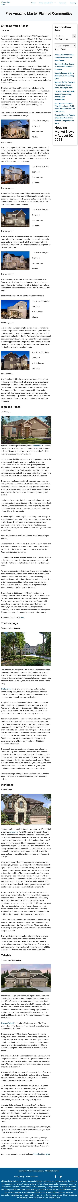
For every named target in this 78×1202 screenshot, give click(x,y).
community (37, 446)
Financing (73, 3)
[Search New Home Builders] (5, 3)
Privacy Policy (19, 1176)
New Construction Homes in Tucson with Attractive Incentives (64, 67)
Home (33, 3)
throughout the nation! (41, 1154)
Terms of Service (31, 1176)
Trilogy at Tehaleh (7, 1023)
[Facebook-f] (55, 1176)
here (22, 618)
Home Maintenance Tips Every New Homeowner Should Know (64, 57)
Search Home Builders (46, 3)
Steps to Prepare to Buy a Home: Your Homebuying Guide (64, 76)
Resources (62, 3)
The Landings (6, 689)
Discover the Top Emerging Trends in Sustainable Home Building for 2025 (65, 85)
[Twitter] (60, 1176)
